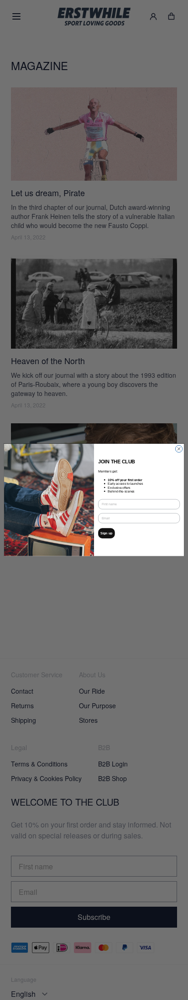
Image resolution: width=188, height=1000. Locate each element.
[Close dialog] (178, 449)
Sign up (106, 533)
